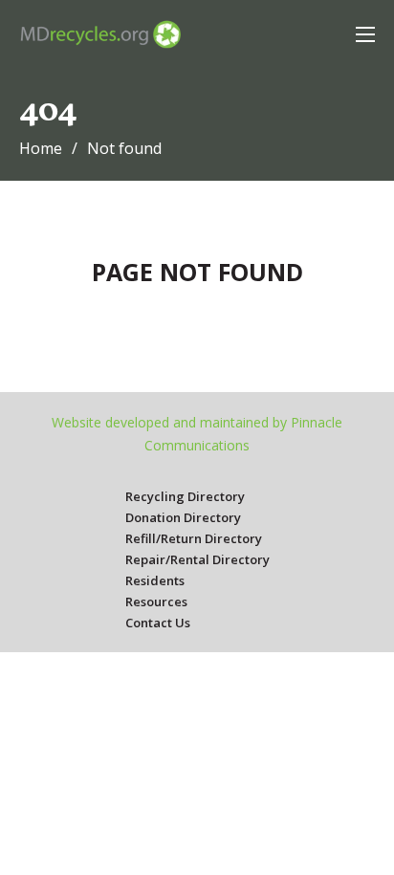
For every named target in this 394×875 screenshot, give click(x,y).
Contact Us (157, 622)
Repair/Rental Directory (197, 559)
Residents (155, 580)
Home (40, 148)
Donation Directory (183, 517)
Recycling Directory (185, 496)
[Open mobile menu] (365, 34)
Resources (156, 601)
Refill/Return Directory (193, 538)
